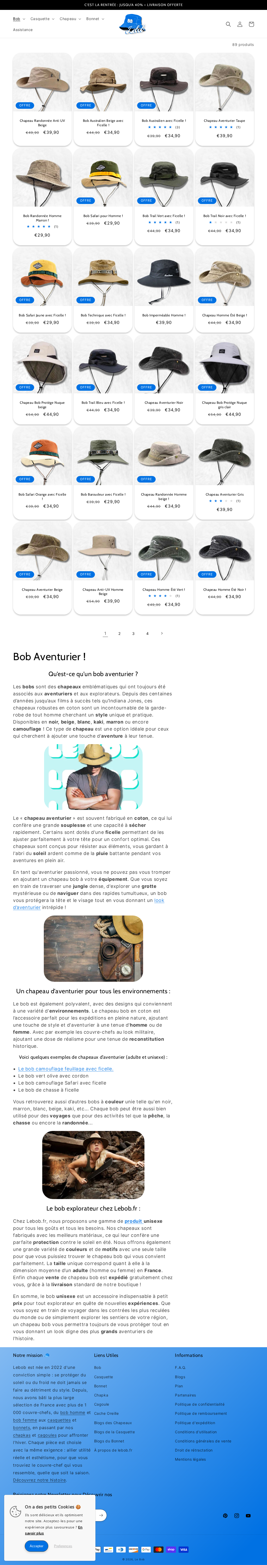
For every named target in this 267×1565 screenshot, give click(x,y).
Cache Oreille (106, 1413)
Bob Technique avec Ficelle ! (103, 315)
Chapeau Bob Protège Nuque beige (42, 404)
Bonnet (100, 1386)
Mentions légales (190, 1459)
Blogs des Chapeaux (113, 1422)
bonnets (21, 1427)
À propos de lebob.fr (113, 1450)
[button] (18, 18)
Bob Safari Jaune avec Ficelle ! (42, 315)
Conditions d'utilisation (196, 1432)
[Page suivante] (161, 633)
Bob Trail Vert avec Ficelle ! (164, 216)
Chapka (101, 1395)
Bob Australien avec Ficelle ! (164, 120)
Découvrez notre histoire (39, 1480)
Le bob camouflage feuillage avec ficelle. (66, 1069)
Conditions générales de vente (203, 1441)
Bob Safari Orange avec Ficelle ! (42, 496)
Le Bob (140, 1559)
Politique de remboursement (201, 1413)
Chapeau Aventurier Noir (164, 402)
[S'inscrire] (101, 1515)
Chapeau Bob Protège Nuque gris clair (224, 404)
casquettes (59, 1420)
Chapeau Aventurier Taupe (224, 120)
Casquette (103, 1377)
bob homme (72, 1412)
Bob (97, 1367)
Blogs (180, 1377)
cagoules (47, 1435)
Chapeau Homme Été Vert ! (164, 589)
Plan (179, 1386)
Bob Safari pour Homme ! (103, 216)
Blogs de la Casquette (114, 1432)
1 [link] (105, 633)
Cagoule (101, 1404)
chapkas (22, 1435)
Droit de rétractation (194, 1450)
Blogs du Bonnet (109, 1441)
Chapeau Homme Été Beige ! (224, 315)
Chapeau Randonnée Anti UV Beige (42, 122)
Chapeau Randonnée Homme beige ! (164, 496)
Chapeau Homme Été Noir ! (224, 589)
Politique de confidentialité (199, 1404)
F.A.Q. (180, 1367)
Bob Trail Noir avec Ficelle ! (224, 216)
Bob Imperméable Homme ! (164, 315)
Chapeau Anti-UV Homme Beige (103, 591)
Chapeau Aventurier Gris (225, 494)
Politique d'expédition (195, 1422)
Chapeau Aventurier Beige (42, 589)
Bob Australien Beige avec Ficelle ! (103, 122)
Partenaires (185, 1395)
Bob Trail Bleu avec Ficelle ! (103, 402)
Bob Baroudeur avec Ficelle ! (103, 494)
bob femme (25, 1420)
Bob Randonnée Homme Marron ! (42, 218)
